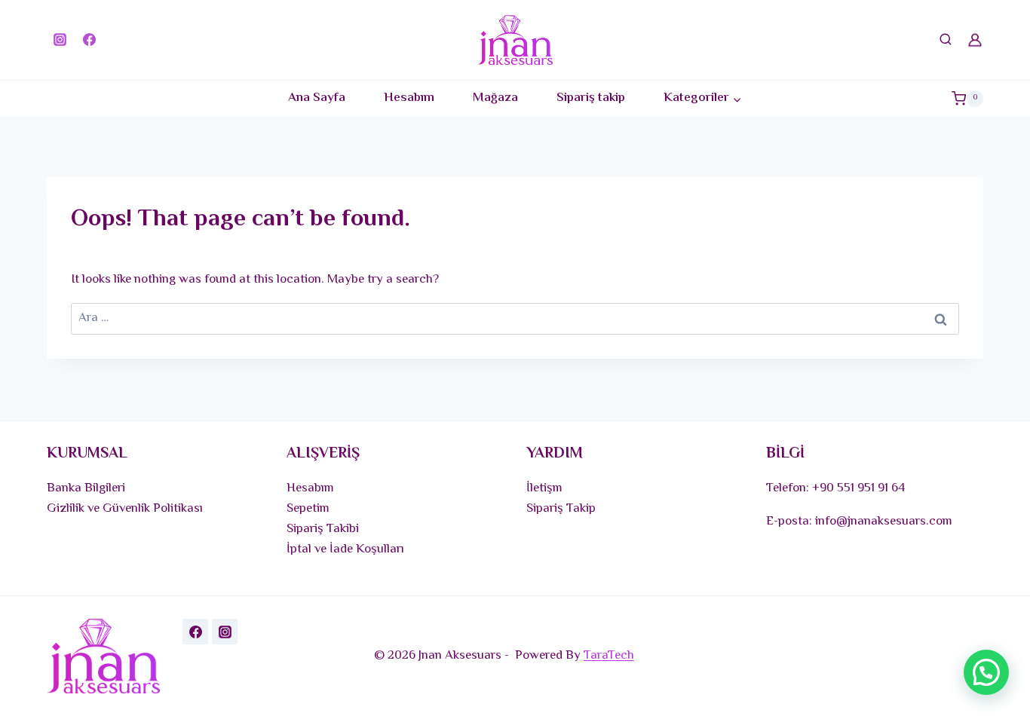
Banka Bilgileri (86, 488)
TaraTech (609, 656)
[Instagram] (59, 40)
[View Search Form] (945, 40)
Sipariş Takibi (323, 529)
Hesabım (409, 98)
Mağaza (495, 98)
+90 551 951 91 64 (859, 488)
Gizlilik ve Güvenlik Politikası (125, 509)
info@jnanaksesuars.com (883, 521)
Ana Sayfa (316, 98)
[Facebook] (89, 40)
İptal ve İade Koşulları (345, 549)
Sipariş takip (590, 98)
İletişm (544, 488)
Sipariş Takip (561, 509)
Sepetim (308, 509)
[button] (986, 672)
